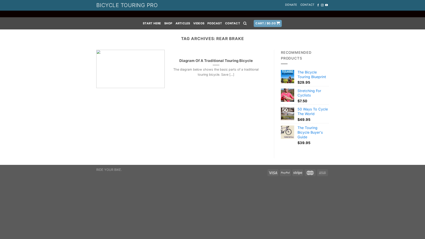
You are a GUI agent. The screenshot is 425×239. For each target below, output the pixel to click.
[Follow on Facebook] (318, 5)
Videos (199, 23)
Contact (307, 4)
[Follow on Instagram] (322, 5)
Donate (291, 4)
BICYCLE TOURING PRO (127, 5)
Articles (183, 23)
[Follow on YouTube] (326, 5)
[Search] (245, 23)
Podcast (214, 23)
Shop (168, 23)
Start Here (152, 23)
